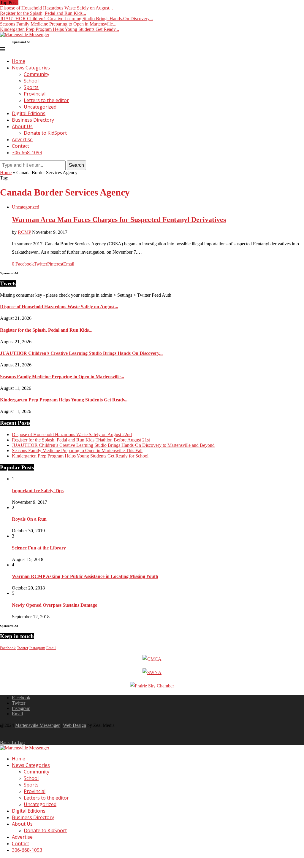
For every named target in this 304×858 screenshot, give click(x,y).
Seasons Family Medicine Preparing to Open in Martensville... (58, 23)
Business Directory (33, 120)
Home (18, 61)
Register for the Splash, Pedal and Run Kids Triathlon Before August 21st (81, 439)
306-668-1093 (27, 152)
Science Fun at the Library (39, 547)
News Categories (31, 67)
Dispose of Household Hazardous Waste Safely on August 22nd (72, 434)
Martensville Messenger (37, 725)
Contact (20, 146)
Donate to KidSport (45, 133)
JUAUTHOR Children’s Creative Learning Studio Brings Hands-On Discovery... (76, 18)
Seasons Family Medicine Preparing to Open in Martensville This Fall (77, 450)
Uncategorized (40, 107)
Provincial (34, 93)
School (31, 80)
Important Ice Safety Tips (38, 490)
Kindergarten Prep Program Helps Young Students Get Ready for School (80, 455)
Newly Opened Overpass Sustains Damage (54, 605)
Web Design (74, 725)
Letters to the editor (46, 100)
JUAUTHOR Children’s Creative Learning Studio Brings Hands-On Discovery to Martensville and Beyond (113, 445)
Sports (31, 87)
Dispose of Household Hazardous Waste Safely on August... (56, 7)
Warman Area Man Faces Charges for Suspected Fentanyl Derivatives (119, 219)
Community (36, 74)
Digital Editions (28, 113)
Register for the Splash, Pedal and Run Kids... (43, 13)
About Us (22, 126)
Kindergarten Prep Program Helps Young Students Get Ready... (59, 29)
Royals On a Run (29, 519)
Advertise (22, 139)
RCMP (24, 232)
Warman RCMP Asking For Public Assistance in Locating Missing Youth (85, 576)
